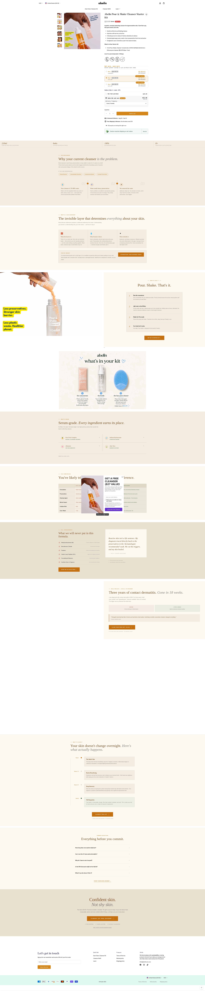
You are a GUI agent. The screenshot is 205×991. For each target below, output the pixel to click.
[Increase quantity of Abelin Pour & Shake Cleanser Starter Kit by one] (113, 113)
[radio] (126, 72)
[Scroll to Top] (202, 982)
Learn (117, 9)
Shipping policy (120, 961)
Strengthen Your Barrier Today (131, 254)
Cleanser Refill (107, 9)
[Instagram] (144, 965)
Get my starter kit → (154, 337)
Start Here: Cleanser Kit (91, 9)
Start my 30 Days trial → (69, 569)
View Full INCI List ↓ (64, 456)
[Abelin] (102, 3)
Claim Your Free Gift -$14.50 (122, 627)
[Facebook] (140, 965)
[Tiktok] (147, 965)
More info (145, 131)
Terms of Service (120, 955)
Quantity (107, 109)
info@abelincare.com (145, 962)
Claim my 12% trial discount (102, 918)
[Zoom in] (97, 16)
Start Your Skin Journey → (102, 881)
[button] (164, 3)
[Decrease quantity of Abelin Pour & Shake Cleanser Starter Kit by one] (106, 113)
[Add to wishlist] (146, 14)
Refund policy (120, 958)
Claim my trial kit (102, 814)
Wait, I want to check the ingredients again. (102, 927)
